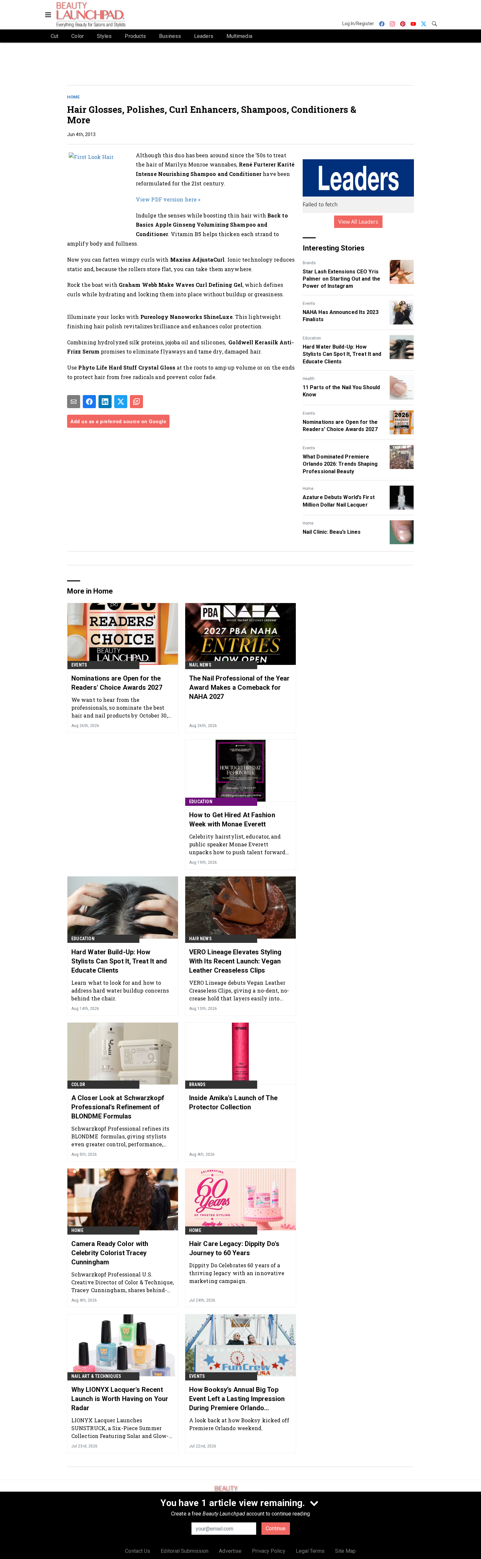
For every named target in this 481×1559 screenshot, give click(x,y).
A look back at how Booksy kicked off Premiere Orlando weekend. (239, 1424)
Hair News (200, 938)
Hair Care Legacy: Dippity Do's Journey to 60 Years (234, 1248)
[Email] (73, 401)
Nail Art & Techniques (96, 1376)
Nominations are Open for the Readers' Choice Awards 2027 (340, 425)
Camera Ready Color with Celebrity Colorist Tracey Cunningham (109, 1253)
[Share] (89, 401)
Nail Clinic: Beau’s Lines (332, 532)
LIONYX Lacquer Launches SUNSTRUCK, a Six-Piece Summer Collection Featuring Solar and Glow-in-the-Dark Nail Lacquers (120, 1428)
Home (73, 97)
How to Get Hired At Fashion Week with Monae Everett (232, 819)
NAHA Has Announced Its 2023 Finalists (341, 315)
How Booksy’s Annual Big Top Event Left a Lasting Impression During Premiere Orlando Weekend (237, 1399)
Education (312, 338)
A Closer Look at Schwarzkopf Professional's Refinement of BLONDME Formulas (117, 1107)
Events (309, 303)
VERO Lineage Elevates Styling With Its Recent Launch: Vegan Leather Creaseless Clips (235, 961)
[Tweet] (120, 401)
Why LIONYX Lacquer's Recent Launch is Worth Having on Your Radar (119, 1399)
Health (308, 378)
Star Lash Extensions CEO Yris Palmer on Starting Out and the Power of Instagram (341, 278)
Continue (276, 1528)
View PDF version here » (168, 199)
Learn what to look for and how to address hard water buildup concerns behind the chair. (120, 990)
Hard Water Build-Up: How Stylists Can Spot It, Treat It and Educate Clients (342, 354)
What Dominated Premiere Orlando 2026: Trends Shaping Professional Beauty (340, 464)
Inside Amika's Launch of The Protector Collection (233, 1102)
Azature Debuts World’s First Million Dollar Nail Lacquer (339, 501)
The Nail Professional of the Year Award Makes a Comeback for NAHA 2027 (239, 687)
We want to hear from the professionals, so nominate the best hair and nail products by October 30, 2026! (119, 707)
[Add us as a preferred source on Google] (136, 401)
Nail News (200, 664)
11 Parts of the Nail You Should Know (341, 391)
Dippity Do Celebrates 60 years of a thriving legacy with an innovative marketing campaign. (236, 1273)
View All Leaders (358, 221)
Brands (309, 263)
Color (78, 1084)
